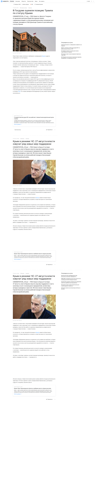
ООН (19, 91)
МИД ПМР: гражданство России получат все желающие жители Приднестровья (71, 279)
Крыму (37, 197)
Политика (30, 7)
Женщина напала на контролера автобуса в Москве (70, 288)
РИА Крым (22, 138)
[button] (34, 39)
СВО (32, 4)
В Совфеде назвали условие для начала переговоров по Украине (70, 51)
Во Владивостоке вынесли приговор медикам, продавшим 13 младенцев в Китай (71, 58)
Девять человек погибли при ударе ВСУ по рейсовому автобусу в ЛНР (70, 48)
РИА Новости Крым (23, 7)
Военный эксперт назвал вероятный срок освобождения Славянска (70, 285)
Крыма (43, 56)
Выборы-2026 (18, 4)
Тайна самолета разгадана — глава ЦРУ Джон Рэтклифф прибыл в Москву (71, 445)
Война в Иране (26, 4)
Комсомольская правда (22, 408)
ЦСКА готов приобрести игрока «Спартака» (70, 451)
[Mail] (1, 1)
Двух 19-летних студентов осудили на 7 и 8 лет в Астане (71, 454)
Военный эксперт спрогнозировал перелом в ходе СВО (71, 54)
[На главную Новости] (5, 1)
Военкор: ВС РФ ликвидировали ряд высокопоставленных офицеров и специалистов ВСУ (69, 276)
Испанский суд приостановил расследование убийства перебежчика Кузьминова (71, 282)
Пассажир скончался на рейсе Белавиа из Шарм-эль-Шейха (70, 457)
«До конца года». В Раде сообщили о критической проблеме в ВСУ (69, 449)
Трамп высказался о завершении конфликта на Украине (71, 45)
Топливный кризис (39, 4)
